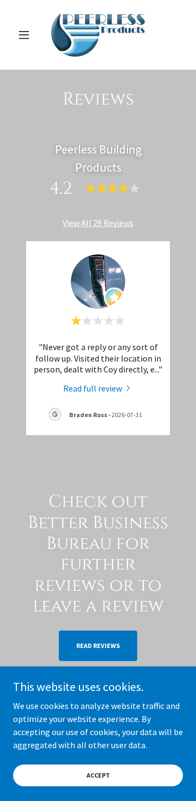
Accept (98, 775)
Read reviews (98, 645)
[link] (98, 35)
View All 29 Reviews (98, 222)
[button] (26, 35)
